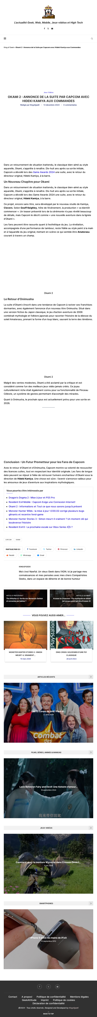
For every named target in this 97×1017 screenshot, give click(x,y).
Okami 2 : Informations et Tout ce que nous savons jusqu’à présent (45, 506)
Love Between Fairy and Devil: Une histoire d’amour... (48, 786)
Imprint (45, 1000)
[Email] (52, 28)
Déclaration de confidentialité (49, 1003)
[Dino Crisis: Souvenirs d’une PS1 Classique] (71, 635)
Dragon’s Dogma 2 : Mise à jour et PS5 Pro (32, 497)
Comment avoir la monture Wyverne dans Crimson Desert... (48, 862)
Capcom (8, 540)
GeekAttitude (29, 1000)
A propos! (27, 996)
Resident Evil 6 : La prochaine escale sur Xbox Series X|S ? (40, 527)
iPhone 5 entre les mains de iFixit (48, 938)
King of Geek (9, 47)
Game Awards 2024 (44, 172)
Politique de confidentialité (51, 996)
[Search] (92, 38)
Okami (18, 540)
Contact (12, 996)
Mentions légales (79, 996)
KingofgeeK (35, 105)
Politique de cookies (64, 1000)
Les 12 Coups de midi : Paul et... (48, 711)
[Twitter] (48, 28)
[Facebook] (44, 28)
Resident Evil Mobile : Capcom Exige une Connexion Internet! (42, 502)
